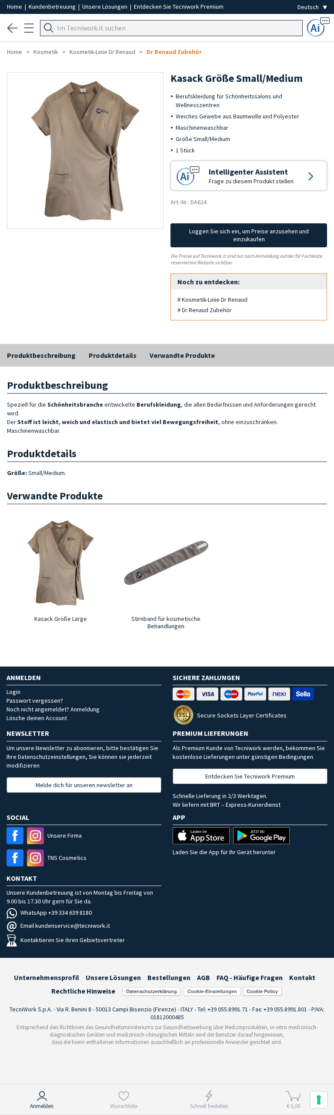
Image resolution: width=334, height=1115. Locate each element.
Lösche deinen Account (37, 718)
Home (15, 6)
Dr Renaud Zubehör (174, 52)
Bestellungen (168, 977)
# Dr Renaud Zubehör (204, 310)
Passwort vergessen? (35, 700)
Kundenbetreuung (53, 6)
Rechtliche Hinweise (83, 991)
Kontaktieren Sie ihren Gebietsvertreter (72, 940)
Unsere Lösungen (105, 6)
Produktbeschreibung (41, 355)
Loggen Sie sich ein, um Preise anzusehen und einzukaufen (249, 235)
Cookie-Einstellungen (212, 991)
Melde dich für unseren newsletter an (84, 785)
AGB (203, 977)
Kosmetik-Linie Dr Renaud (102, 52)
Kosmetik (45, 52)
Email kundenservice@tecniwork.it (65, 926)
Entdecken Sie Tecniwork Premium (179, 6)
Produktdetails (113, 355)
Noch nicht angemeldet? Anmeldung (53, 709)
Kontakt (302, 977)
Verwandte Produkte (182, 355)
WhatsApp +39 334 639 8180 (56, 912)
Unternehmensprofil (46, 977)
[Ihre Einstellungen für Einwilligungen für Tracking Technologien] (319, 1099)
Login (13, 692)
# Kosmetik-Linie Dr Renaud (212, 299)
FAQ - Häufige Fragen (250, 977)
